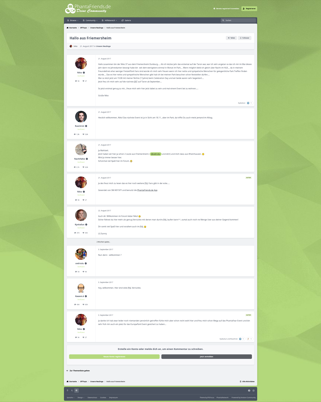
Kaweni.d (79, 296)
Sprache (70, 397)
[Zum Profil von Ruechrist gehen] (81, 117)
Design (80, 397)
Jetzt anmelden (206, 356)
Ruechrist (79, 126)
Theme (202, 397)
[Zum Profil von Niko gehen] (71, 46)
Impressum (113, 397)
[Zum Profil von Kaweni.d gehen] (81, 287)
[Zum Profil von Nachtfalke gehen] (81, 149)
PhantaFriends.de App (147, 190)
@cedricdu (155, 154)
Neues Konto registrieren (114, 356)
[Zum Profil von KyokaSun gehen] (81, 215)
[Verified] (84, 72)
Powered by (244, 397)
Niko (75, 46)
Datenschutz (92, 397)
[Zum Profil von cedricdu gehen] (81, 254)
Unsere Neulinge (103, 46)
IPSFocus (210, 397)
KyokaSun (241, 103)
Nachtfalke (79, 159)
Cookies (103, 397)
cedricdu (79, 263)
